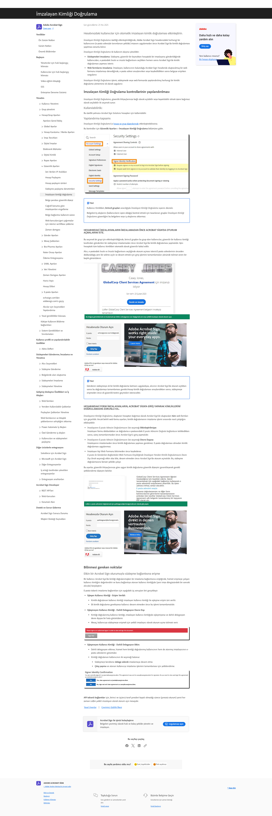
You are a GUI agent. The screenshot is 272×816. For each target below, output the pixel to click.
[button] (57, 104)
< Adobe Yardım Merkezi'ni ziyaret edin (57, 786)
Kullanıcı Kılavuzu (50, 800)
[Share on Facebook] (127, 746)
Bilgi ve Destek (49, 793)
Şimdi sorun (105, 806)
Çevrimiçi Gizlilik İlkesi (111, 707)
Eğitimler (47, 803)
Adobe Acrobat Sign (52, 25)
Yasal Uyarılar (90, 707)
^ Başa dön (231, 788)
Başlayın (47, 796)
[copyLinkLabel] (145, 746)
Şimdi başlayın (156, 806)
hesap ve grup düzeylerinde (126, 123)
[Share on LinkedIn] (139, 746)
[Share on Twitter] (133, 746)
